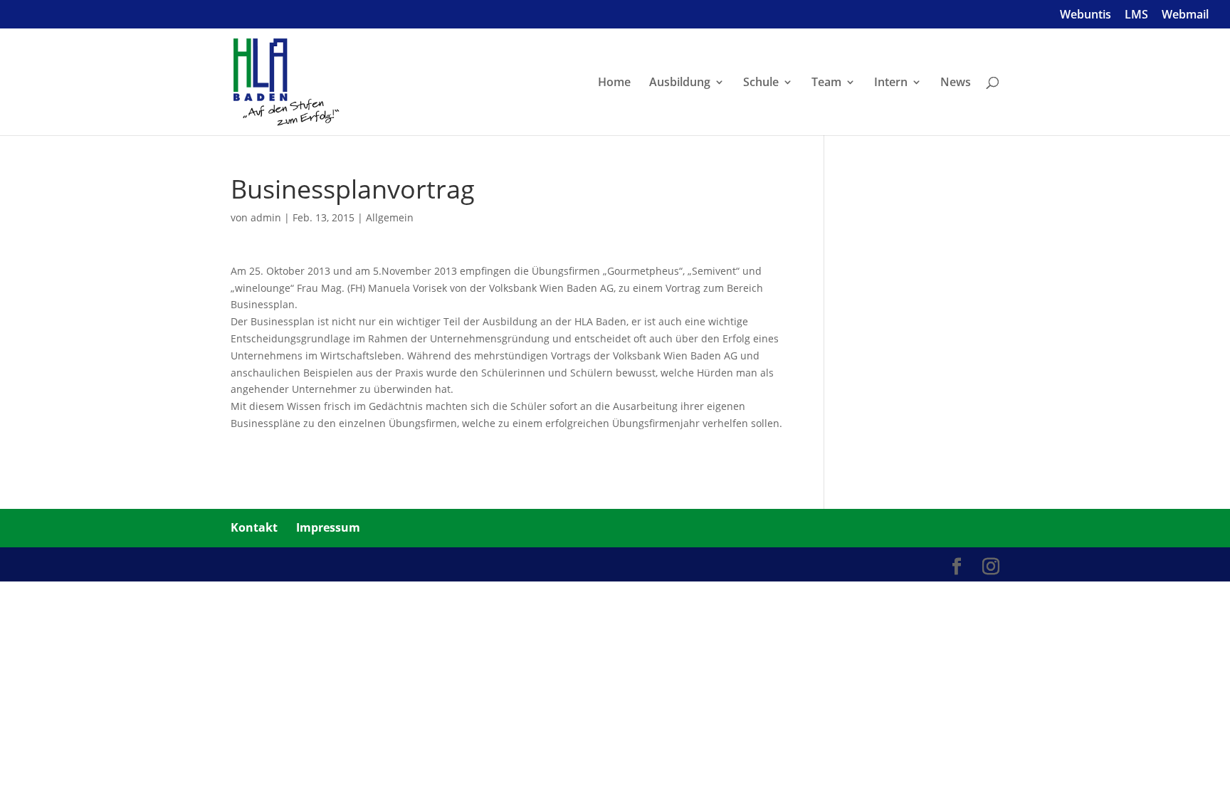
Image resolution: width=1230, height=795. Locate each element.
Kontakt (254, 527)
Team (826, 83)
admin (266, 217)
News (955, 83)
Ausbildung (679, 83)
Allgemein (390, 217)
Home (614, 83)
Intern (891, 83)
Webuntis (1085, 15)
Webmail (1185, 15)
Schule (761, 83)
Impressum (328, 527)
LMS (1136, 15)
